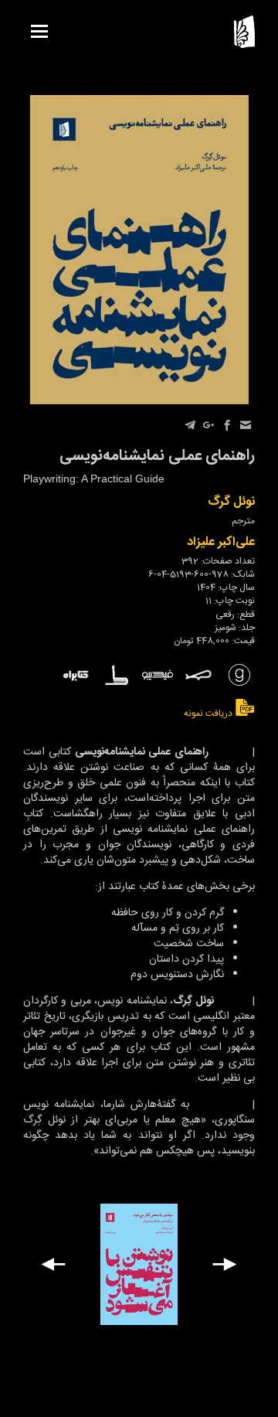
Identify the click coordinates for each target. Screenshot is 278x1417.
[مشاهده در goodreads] (239, 674)
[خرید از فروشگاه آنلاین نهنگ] (198, 675)
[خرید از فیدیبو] (157, 675)
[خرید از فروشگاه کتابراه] (75, 675)
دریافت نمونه (209, 713)
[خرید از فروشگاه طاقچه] (116, 675)
